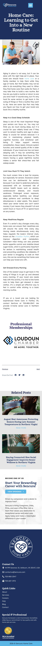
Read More (21, 428)
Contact (5, 607)
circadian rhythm (22, 236)
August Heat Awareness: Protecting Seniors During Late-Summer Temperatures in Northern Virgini (21, 421)
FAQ (4, 601)
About (4, 592)
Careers (5, 598)
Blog (4, 604)
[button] (30, 5)
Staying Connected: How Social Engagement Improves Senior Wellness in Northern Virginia (21, 460)
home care (29, 78)
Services (5, 595)
